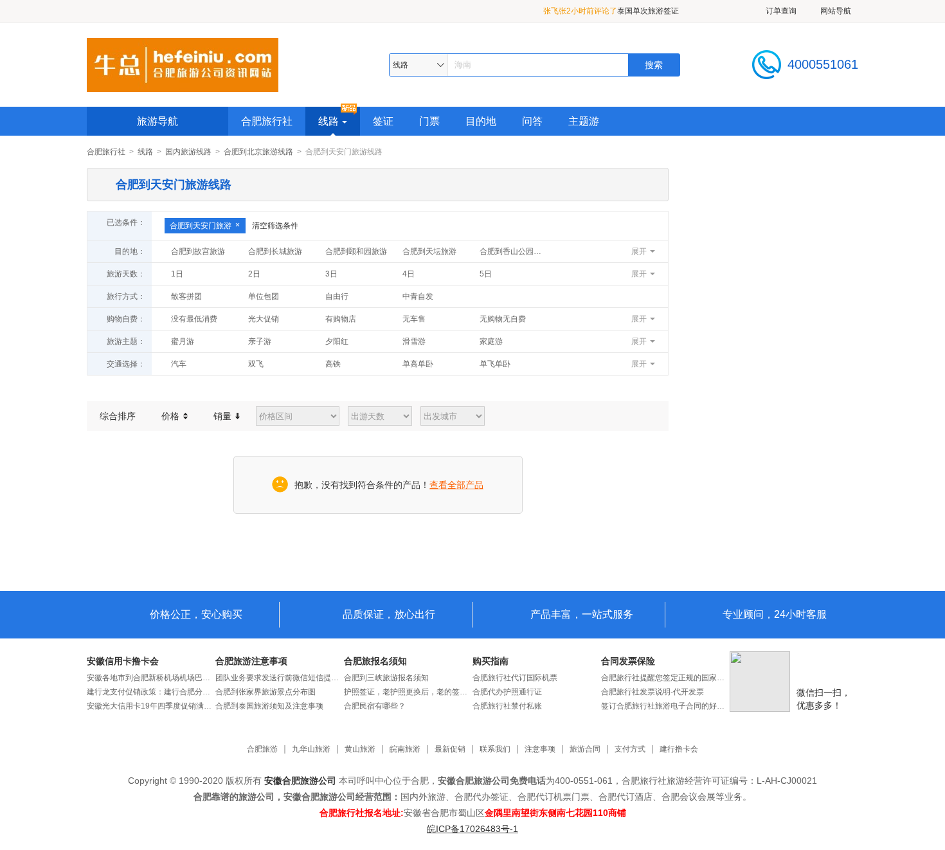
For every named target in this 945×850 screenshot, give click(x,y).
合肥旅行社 (266, 121)
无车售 (414, 318)
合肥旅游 (262, 749)
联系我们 (495, 749)
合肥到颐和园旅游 (356, 251)
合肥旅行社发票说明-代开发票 (652, 691)
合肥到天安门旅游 (200, 225)
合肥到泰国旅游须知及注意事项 (269, 705)
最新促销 (450, 749)
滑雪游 (414, 341)
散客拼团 (186, 296)
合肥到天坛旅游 (429, 251)
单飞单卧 (495, 363)
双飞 (256, 363)
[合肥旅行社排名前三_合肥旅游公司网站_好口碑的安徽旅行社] (182, 64)
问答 (532, 121)
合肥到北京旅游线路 (258, 151)
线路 (328, 121)
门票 (429, 121)
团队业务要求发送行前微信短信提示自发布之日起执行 (279, 677)
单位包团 (263, 296)
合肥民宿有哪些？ (375, 705)
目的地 (480, 121)
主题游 (583, 121)
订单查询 (781, 10)
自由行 (336, 296)
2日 (254, 273)
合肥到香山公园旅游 (514, 251)
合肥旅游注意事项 (251, 661)
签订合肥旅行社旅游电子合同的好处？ (665, 705)
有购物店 (340, 318)
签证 (383, 121)
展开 (639, 251)
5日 (486, 273)
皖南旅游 (405, 749)
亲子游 (259, 341)
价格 (171, 416)
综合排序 (118, 416)
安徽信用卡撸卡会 (123, 661)
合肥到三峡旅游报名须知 (386, 677)
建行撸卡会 (679, 749)
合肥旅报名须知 (375, 661)
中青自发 (417, 296)
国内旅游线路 (188, 151)
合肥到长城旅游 (275, 251)
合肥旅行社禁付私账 (507, 705)
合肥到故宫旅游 (198, 251)
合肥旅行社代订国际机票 (515, 677)
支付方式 (630, 749)
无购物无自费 (503, 318)
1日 (177, 273)
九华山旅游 (311, 749)
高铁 (333, 363)
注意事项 (540, 749)
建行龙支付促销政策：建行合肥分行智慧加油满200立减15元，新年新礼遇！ (151, 691)
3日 (331, 273)
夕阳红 (336, 341)
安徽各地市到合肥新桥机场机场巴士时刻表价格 (151, 677)
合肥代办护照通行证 (507, 691)
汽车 (178, 363)
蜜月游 (182, 341)
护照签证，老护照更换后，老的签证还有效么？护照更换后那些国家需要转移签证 (408, 691)
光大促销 (263, 318)
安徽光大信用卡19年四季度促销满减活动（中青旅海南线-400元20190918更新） (151, 705)
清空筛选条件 (275, 225)
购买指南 (491, 661)
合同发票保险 (628, 661)
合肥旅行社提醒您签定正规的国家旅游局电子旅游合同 (665, 677)
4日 (408, 273)
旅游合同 (585, 749)
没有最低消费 (194, 318)
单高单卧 (417, 363)
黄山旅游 (360, 749)
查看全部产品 (456, 485)
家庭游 (491, 341)
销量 (223, 416)
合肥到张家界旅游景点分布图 (265, 691)
